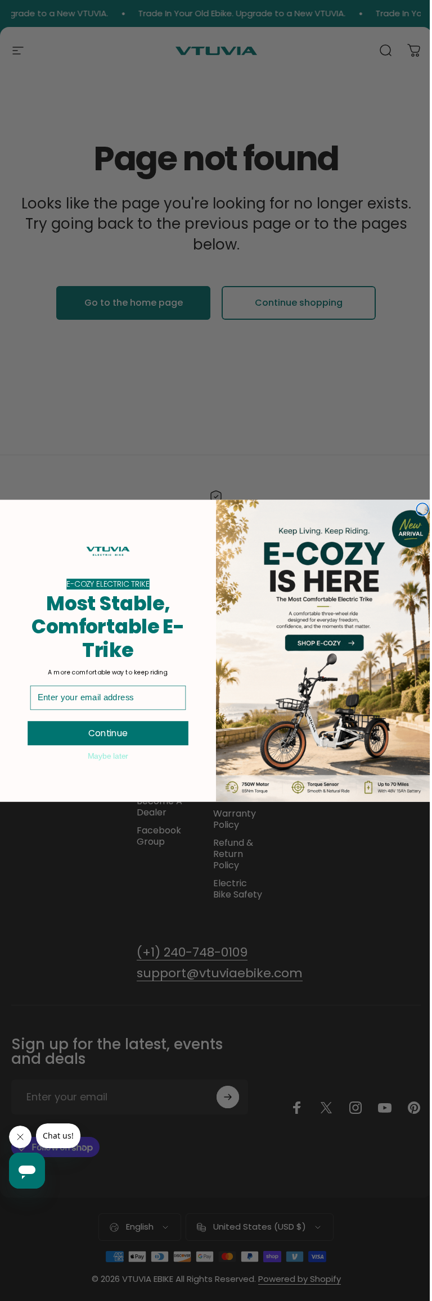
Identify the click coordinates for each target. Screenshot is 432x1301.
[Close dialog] (422, 509)
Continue (108, 733)
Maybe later (108, 755)
